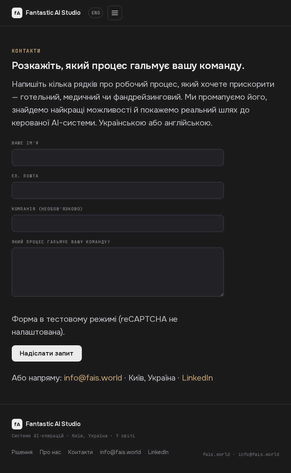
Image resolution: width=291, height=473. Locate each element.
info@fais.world (93, 378)
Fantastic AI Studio (47, 13)
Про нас (50, 452)
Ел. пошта (25, 176)
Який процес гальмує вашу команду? (61, 241)
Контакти (80, 452)
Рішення (22, 452)
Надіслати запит (47, 353)
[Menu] (115, 13)
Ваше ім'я (25, 143)
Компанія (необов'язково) (47, 208)
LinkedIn (197, 378)
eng (96, 13)
